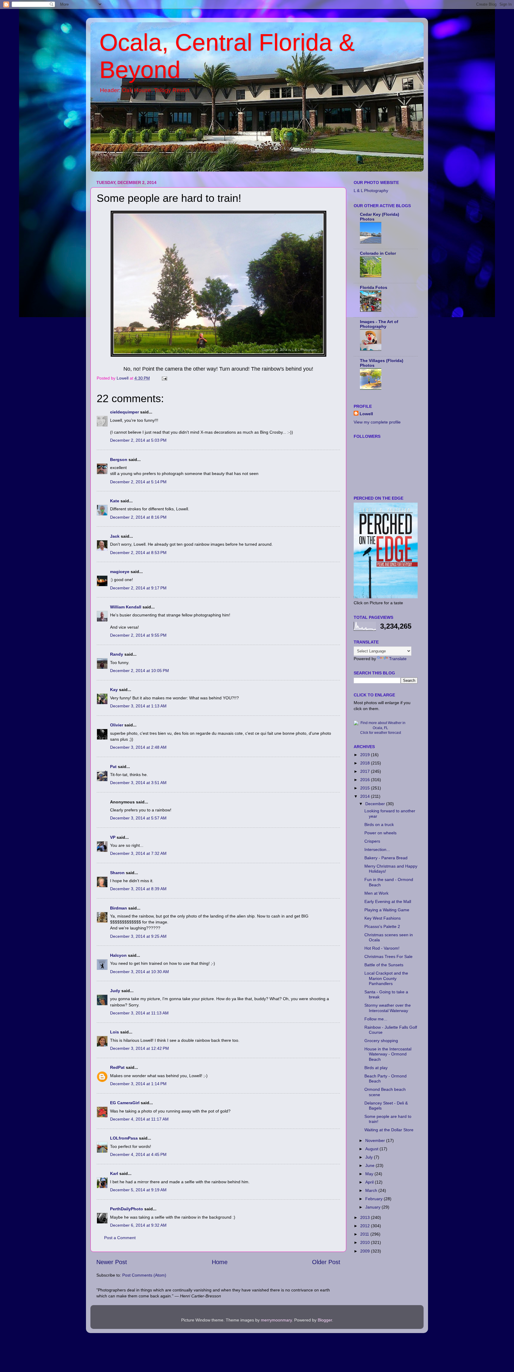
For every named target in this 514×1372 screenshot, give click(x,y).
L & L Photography (371, 190)
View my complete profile (377, 422)
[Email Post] (164, 378)
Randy (116, 654)
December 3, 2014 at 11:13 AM (139, 1013)
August (372, 1148)
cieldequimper (124, 412)
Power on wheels (380, 832)
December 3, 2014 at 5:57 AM (138, 818)
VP (112, 837)
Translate (398, 658)
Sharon (117, 872)
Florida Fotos (373, 287)
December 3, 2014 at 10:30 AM (139, 971)
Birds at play (376, 1067)
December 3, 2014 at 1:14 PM (138, 1083)
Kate (114, 500)
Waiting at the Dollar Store (388, 1129)
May (369, 1173)
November (375, 1140)
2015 (365, 788)
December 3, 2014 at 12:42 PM (139, 1048)
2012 (365, 1225)
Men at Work (376, 893)
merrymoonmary (276, 1320)
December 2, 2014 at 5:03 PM (138, 440)
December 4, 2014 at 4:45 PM (138, 1154)
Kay (114, 689)
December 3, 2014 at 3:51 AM (138, 782)
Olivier (116, 725)
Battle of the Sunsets (383, 964)
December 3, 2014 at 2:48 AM (138, 747)
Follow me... (375, 1019)
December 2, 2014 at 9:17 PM (138, 588)
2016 (365, 779)
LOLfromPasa (124, 1138)
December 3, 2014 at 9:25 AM (138, 936)
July (369, 1157)
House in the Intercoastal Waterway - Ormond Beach (387, 1054)
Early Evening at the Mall (387, 901)
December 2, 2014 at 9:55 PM (138, 635)
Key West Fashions (382, 918)
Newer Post (111, 1262)
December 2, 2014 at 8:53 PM (138, 552)
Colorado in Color (378, 253)
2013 (365, 1217)
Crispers (372, 841)
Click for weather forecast (380, 733)
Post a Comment (120, 1237)
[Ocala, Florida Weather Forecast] (380, 728)
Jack (115, 536)
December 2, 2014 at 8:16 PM (138, 517)
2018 (365, 763)
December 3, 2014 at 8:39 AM (138, 888)
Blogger (325, 1320)
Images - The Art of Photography (379, 324)
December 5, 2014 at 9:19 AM (138, 1189)
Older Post (326, 1262)
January (373, 1207)
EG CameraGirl (125, 1102)
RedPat (117, 1067)
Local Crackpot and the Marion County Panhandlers (386, 978)
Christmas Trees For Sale (388, 956)
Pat (113, 766)
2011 (365, 1234)
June (370, 1165)
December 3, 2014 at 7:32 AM (138, 853)
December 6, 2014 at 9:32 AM (138, 1225)
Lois (114, 1032)
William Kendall (125, 607)
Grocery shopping (381, 1040)
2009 (365, 1251)
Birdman (118, 908)
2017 (365, 771)
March (371, 1190)
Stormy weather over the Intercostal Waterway (387, 1008)
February (374, 1198)
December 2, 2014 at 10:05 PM (139, 670)
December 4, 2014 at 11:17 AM (139, 1119)
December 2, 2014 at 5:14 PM (138, 481)
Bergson (118, 459)
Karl (114, 1173)
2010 (365, 1242)
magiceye (119, 571)
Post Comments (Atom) (144, 1275)
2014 (365, 796)
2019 (365, 754)
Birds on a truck (379, 824)
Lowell (366, 413)
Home (220, 1262)
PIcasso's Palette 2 (382, 926)
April (370, 1182)
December (375, 803)
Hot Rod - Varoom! (381, 948)
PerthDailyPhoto (126, 1208)
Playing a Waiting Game (386, 909)
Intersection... (377, 849)
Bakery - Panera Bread (386, 857)
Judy (115, 990)
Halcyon (118, 955)
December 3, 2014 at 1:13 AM (138, 706)
